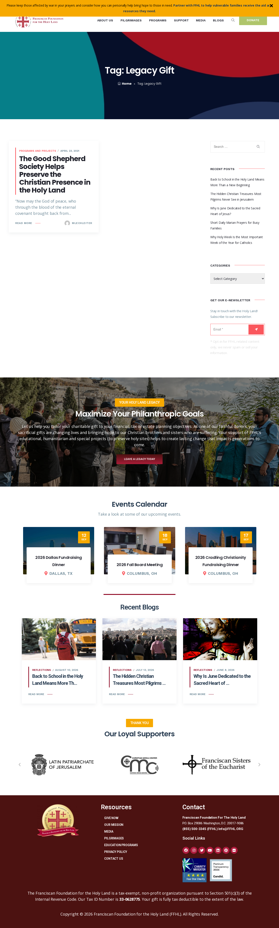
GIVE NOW (111, 818)
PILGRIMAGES (114, 838)
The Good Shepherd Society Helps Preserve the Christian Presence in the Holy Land (54, 174)
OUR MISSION (113, 824)
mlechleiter (81, 223)
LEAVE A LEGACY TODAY (139, 459)
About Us (105, 20)
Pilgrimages (131, 20)
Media (201, 20)
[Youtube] (209, 850)
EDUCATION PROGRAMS (121, 845)
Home (126, 83)
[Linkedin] (217, 850)
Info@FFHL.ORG (230, 829)
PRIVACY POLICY (115, 852)
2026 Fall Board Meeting (140, 564)
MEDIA (108, 831)
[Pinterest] (226, 850)
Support (181, 20)
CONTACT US (113, 858)
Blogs (218, 20)
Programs (158, 20)
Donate (253, 20)
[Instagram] (193, 850)
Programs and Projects (37, 150)
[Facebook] (185, 850)
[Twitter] (201, 850)
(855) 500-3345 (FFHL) (200, 829)
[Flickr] (234, 850)
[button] (19, 765)
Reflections (41, 669)
